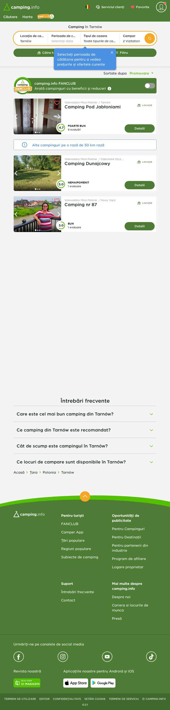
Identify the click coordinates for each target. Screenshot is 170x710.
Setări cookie (95, 698)
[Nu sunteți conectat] (161, 7)
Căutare (10, 17)
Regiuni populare (76, 548)
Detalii (140, 128)
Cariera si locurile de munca (130, 607)
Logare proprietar (127, 567)
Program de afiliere (129, 558)
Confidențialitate (67, 698)
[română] (87, 7)
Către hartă (51, 52)
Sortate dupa (115, 73)
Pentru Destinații (126, 537)
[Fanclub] (46, 16)
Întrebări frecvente (77, 592)
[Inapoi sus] (85, 496)
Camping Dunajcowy (87, 163)
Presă (117, 618)
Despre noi (121, 597)
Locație (147, 105)
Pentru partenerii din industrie (130, 547)
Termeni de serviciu (124, 698)
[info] (109, 88)
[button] (32, 38)
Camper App (72, 532)
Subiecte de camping (79, 557)
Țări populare (73, 540)
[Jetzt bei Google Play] (103, 683)
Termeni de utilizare (20, 698)
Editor (44, 698)
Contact (68, 600)
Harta (27, 17)
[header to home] (21, 7)
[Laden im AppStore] (75, 683)
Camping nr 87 (80, 204)
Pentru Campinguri (128, 529)
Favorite (142, 7)
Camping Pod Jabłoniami (92, 106)
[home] (29, 514)
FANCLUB (69, 524)
